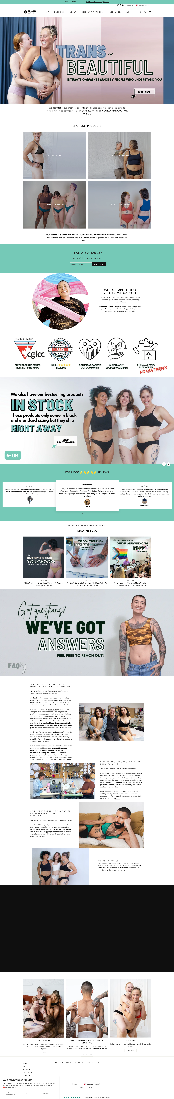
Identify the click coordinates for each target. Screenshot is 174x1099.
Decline (46, 1093)
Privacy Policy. (10, 1087)
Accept (28, 1093)
